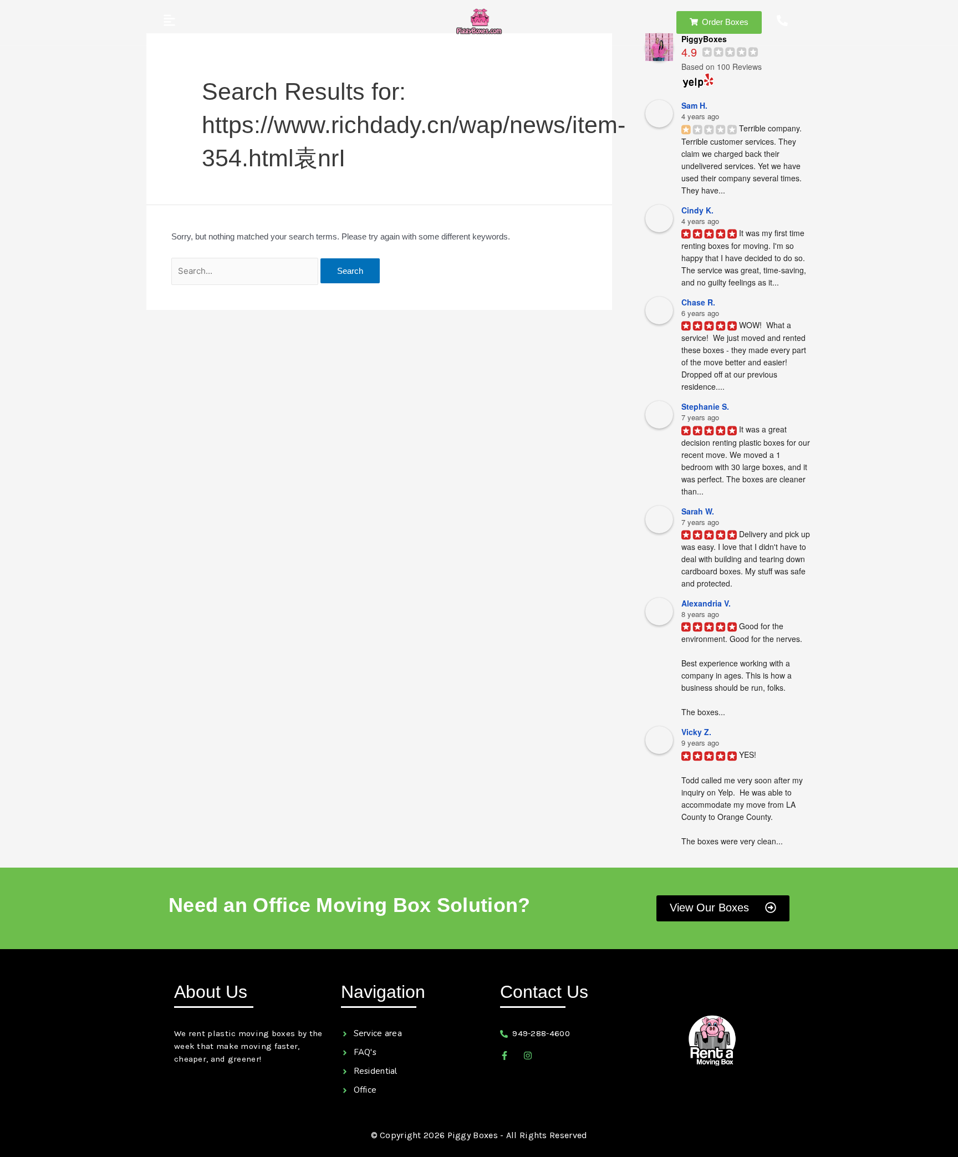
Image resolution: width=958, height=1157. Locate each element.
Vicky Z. (696, 731)
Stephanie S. (705, 406)
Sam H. (694, 105)
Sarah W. (697, 511)
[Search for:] (245, 271)
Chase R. (698, 302)
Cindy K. (697, 210)
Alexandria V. (706, 603)
